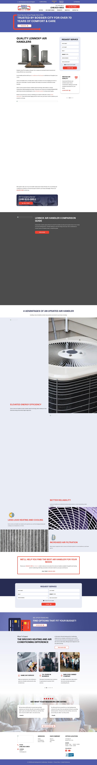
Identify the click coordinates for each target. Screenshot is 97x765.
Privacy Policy (57, 762)
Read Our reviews (48, 726)
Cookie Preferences (65, 762)
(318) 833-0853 (57, 7)
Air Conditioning (41, 740)
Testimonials (52, 740)
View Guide (42, 232)
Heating (39, 738)
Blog (50, 741)
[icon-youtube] (69, 751)
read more (61, 647)
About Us (51, 738)
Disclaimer (50, 762)
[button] (46, 687)
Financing (23, 25)
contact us (36, 566)
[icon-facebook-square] (66, 751)
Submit (69, 68)
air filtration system (39, 91)
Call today (73, 6)
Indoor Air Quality (41, 741)
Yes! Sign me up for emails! (70, 64)
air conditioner (34, 75)
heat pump (41, 75)
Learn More (39, 625)
